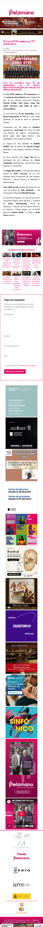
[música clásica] (21, 690)
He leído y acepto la (21, 366)
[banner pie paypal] (21, 925)
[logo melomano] (21, 840)
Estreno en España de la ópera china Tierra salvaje (36, 263)
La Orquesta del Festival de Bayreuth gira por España (26, 281)
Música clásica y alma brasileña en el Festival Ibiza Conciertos (16, 283)
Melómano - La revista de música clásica (21, 12)
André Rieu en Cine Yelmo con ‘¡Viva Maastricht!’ (16, 263)
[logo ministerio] (21, 896)
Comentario (9, 314)
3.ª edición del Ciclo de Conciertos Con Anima (7, 280)
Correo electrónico (11, 346)
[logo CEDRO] (21, 870)
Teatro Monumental (10, 52)
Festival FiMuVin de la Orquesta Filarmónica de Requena (36, 281)
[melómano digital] (21, 401)
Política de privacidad (28, 366)
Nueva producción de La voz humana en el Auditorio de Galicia (26, 264)
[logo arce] (21, 884)
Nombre (7, 336)
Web (6, 356)
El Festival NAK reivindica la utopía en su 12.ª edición (7, 263)
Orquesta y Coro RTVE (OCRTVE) (26, 50)
